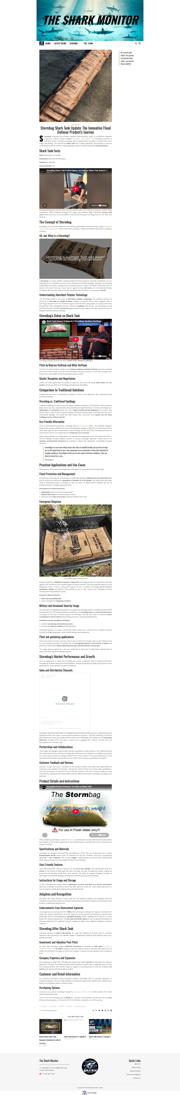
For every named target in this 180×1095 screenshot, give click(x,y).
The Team (88, 43)
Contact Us (137, 1078)
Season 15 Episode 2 (80, 1006)
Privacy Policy (136, 1067)
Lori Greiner (44, 1006)
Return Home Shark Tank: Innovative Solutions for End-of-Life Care (50, 1040)
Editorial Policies (135, 1071)
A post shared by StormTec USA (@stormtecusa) (65, 728)
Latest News (60, 43)
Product (61, 1006)
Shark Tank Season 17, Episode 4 (75, 1036)
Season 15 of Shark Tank (85, 139)
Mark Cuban (53, 1006)
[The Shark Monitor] (90, 20)
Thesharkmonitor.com (49, 1010)
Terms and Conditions (133, 1074)
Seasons (74, 43)
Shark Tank (71, 840)
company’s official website (83, 992)
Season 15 (69, 1006)
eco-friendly (84, 426)
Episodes (75, 124)
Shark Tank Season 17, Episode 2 (100, 1036)
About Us (137, 1064)
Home (48, 43)
